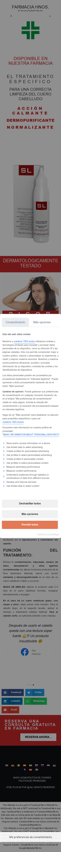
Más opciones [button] (30, 514)
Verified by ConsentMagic (48, 534)
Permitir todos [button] (30, 524)
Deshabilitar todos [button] (30, 503)
